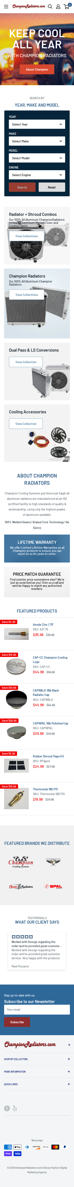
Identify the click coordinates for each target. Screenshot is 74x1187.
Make (12, 133)
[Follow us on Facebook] (7, 1108)
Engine (13, 167)
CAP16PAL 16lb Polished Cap (50, 723)
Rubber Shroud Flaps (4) (48, 756)
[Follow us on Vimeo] (15, 1108)
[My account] (58, 6)
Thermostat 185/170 (45, 789)
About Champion (37, 69)
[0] (66, 6)
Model (13, 150)
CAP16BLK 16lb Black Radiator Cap (46, 693)
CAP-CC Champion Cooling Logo (50, 660)
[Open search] (50, 6)
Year (12, 117)
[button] (34, 977)
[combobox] (37, 124)
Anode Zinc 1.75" (43, 624)
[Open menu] (6, 6)
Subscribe (17, 1022)
